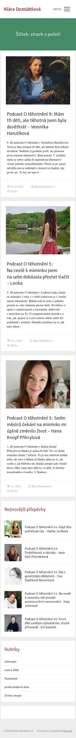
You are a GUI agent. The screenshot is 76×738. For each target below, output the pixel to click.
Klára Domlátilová (22, 9)
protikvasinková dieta (16, 687)
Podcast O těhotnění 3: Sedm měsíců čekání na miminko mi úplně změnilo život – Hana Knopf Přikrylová (36, 427)
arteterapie (10, 661)
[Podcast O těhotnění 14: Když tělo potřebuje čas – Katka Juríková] (13, 529)
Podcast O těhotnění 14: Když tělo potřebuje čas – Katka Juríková (48, 529)
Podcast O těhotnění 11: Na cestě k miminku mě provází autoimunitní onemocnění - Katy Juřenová (48, 600)
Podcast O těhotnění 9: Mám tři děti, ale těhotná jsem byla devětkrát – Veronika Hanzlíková (36, 123)
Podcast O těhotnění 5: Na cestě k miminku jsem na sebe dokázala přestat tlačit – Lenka (38, 273)
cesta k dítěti (11, 670)
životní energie (12, 695)
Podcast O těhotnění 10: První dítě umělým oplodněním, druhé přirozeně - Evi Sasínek (47, 623)
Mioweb (67, 731)
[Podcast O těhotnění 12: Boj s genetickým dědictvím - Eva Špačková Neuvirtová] (13, 576)
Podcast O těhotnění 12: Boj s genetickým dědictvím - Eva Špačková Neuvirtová (45, 576)
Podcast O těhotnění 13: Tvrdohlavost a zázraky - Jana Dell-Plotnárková (45, 553)
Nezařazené (10, 678)
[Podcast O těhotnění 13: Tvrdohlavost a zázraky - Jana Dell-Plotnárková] (13, 552)
